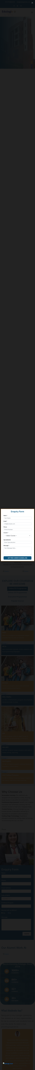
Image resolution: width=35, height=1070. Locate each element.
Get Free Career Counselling (17, 558)
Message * (6, 545)
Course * (6, 532)
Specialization (7, 539)
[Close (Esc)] (32, 3)
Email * (5, 521)
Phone (5, 527)
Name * (5, 515)
